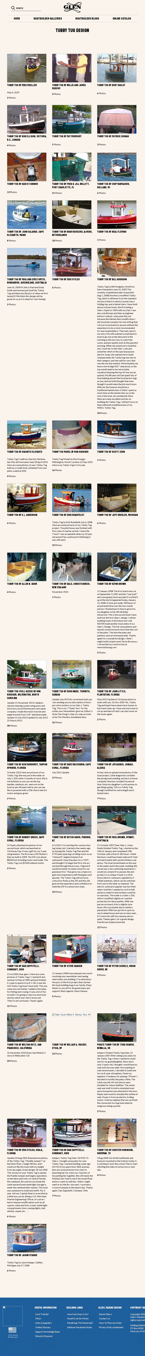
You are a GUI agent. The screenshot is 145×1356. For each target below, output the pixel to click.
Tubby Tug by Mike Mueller (22, 85)
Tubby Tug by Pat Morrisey (67, 136)
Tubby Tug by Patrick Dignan (113, 136)
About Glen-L (105, 1314)
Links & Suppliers (43, 1322)
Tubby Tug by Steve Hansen (67, 966)
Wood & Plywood (43, 1336)
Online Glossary (43, 1327)
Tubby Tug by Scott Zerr (111, 451)
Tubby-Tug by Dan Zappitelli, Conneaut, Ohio (68, 1151)
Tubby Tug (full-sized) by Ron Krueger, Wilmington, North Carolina (24, 695)
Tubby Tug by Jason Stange (22, 1255)
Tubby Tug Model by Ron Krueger (70, 451)
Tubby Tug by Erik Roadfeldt (68, 514)
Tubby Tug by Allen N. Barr (22, 583)
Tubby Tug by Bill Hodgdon (112, 279)
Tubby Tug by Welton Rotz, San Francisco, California (24, 1046)
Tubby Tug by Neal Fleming (111, 231)
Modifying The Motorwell (80, 1322)
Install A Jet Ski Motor (78, 1318)
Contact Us (104, 1318)
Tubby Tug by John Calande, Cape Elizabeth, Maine (25, 233)
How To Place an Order (110, 1322)
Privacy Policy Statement (111, 1327)
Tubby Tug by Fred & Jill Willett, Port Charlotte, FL (70, 185)
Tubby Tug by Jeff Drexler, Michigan (117, 514)
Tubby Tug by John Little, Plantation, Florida (111, 693)
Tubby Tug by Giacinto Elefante (24, 451)
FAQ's (38, 1318)
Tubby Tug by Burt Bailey (111, 85)
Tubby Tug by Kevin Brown (111, 583)
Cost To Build (41, 1314)
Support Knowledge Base (47, 1331)
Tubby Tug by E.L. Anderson (22, 514)
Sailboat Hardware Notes (79, 1327)
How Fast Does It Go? (78, 1314)
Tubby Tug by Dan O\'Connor (22, 184)
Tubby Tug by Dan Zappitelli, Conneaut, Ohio (23, 967)
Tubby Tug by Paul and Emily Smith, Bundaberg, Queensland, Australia (27, 281)
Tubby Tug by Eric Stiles (66, 279)
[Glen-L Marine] (72, 7)
